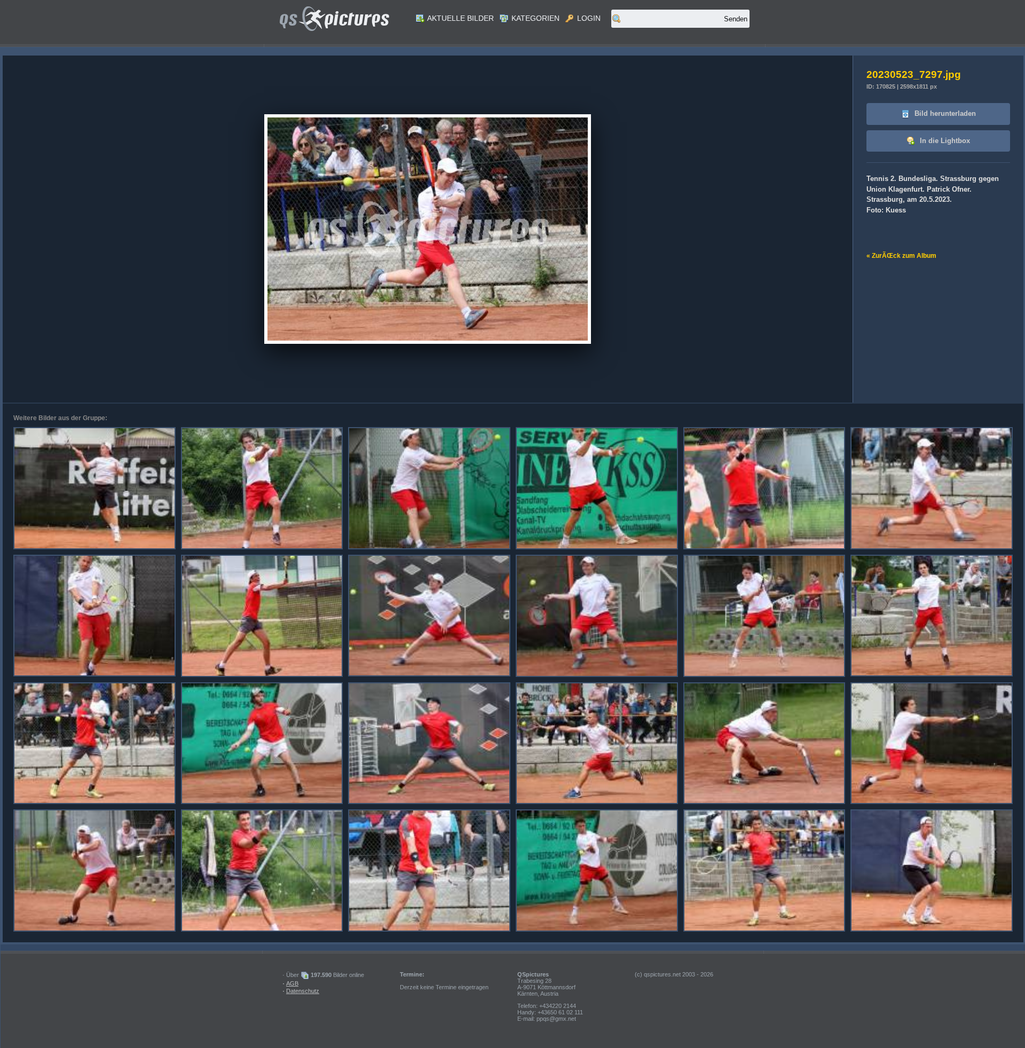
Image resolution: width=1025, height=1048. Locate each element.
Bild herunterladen (944, 113)
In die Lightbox (944, 141)
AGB (292, 983)
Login (588, 18)
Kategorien (534, 18)
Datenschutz (302, 991)
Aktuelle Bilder (459, 18)
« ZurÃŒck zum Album (901, 255)
